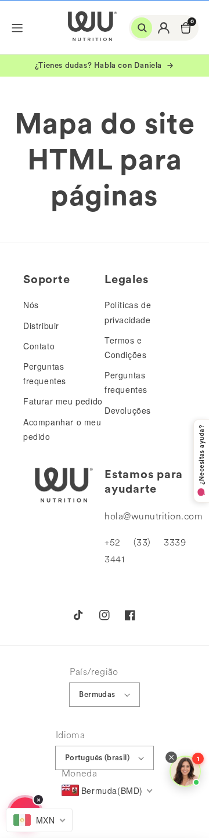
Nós (31, 304)
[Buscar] (141, 27)
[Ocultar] (38, 800)
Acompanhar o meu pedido (62, 429)
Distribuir (41, 325)
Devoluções (128, 410)
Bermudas (97, 694)
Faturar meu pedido (63, 401)
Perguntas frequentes (44, 373)
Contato (39, 346)
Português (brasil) (97, 758)
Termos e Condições (125, 347)
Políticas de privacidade (128, 312)
